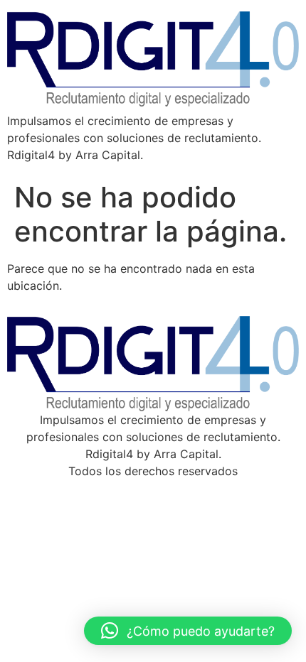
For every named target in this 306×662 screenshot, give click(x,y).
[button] (188, 631)
